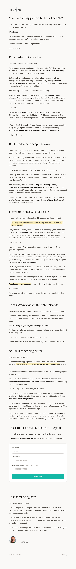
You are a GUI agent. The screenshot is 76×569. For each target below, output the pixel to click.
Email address (16, 456)
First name (15, 447)
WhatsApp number (25, 465)
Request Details (38, 476)
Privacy (64, 555)
